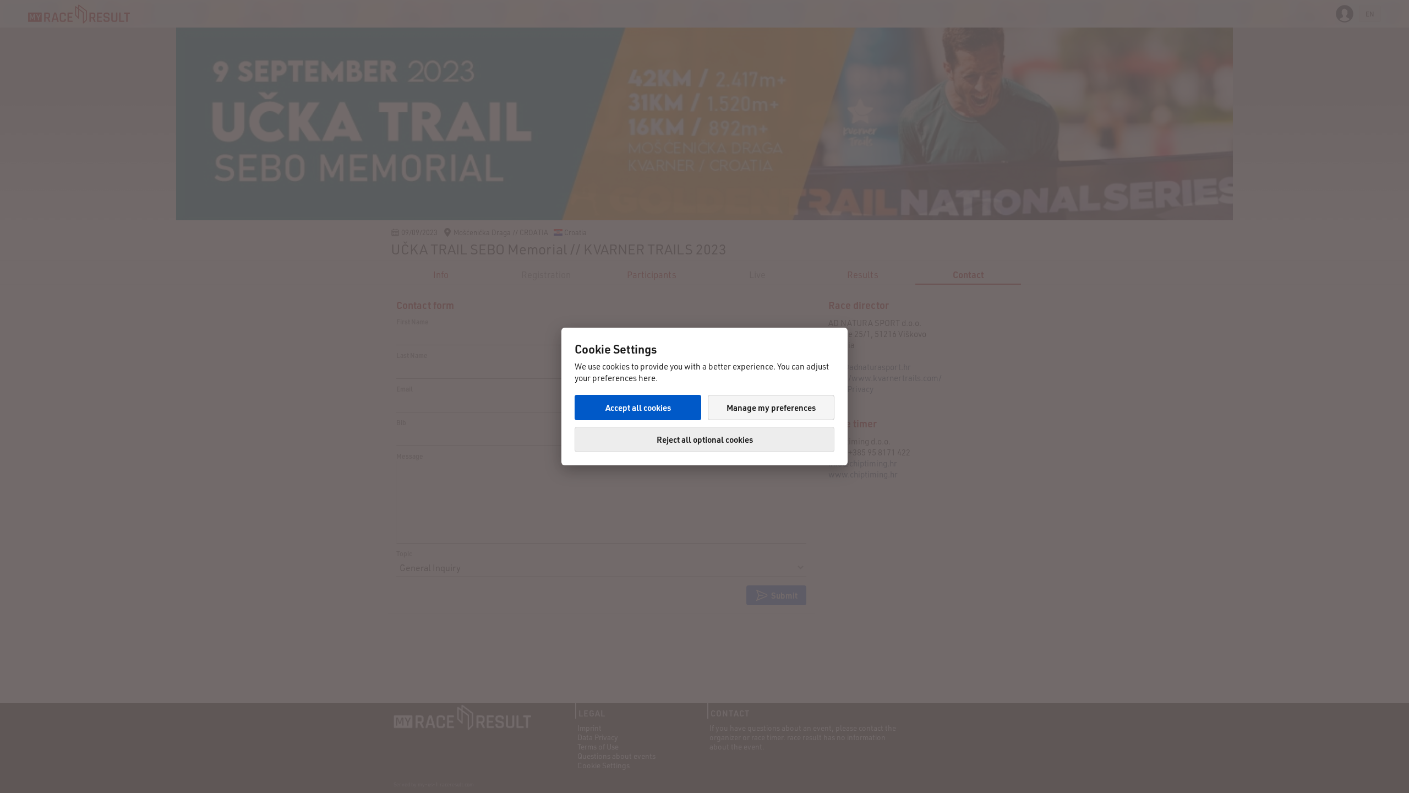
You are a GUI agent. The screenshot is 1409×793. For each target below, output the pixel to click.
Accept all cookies (638, 407)
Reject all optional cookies (705, 439)
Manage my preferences (771, 407)
